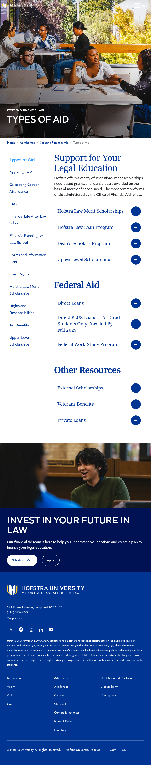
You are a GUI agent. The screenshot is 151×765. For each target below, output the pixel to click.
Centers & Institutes (67, 712)
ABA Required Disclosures (118, 678)
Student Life (62, 704)
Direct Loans (70, 303)
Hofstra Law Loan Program (85, 227)
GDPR (126, 749)
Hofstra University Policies (82, 749)
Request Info (15, 678)
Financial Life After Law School (28, 219)
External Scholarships (80, 388)
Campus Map (14, 618)
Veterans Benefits (75, 404)
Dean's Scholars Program (83, 243)
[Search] (126, 5)
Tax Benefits (19, 324)
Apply (51, 560)
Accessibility (109, 686)
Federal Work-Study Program (87, 345)
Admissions (27, 142)
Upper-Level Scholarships (19, 341)
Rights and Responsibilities (21, 309)
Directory (60, 730)
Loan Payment (21, 273)
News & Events (64, 721)
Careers (59, 695)
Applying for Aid (22, 171)
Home (11, 142)
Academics (61, 686)
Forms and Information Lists (27, 258)
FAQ (13, 203)
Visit (10, 695)
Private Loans (71, 420)
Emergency (108, 695)
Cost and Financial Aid (54, 142)
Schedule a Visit (22, 560)
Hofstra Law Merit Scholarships (24, 290)
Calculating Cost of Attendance (24, 188)
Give (10, 704)
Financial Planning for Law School (26, 239)
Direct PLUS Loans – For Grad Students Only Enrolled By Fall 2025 (88, 324)
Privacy (111, 749)
